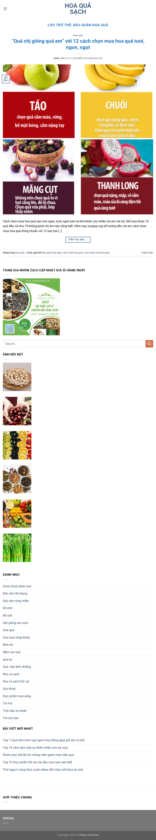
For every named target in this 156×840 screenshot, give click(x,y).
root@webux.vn (92, 58)
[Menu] (5, 8)
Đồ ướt (7, 615)
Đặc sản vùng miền (16, 601)
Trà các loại (10, 718)
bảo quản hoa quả (51, 252)
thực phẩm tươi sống (17, 696)
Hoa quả (78, 35)
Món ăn (8, 645)
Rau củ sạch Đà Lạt (16, 681)
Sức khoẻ (9, 689)
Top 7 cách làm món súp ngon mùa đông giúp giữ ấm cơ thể (43, 740)
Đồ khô (7, 608)
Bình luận (147, 252)
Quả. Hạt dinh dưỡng (17, 667)
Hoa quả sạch (78, 9)
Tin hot (7, 703)
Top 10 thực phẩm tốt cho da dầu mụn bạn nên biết (37, 762)
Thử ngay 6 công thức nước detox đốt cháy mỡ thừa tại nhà (43, 769)
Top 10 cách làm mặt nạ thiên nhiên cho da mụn (35, 747)
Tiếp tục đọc (77, 239)
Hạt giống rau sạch (15, 623)
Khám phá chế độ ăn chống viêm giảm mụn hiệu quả (38, 755)
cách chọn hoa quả (72, 252)
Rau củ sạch (11, 674)
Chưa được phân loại (17, 586)
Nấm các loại (12, 652)
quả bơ (7, 659)
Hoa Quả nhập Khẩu (16, 637)
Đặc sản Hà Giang (15, 593)
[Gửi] (149, 343)
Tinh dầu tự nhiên (15, 711)
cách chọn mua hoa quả (96, 252)
